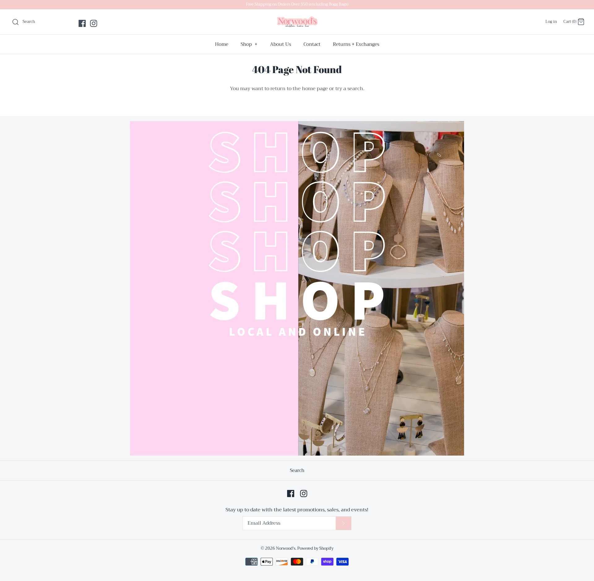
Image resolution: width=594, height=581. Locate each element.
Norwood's (285, 548)
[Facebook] (82, 23)
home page (315, 88)
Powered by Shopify (315, 548)
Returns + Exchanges (356, 44)
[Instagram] (93, 23)
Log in (551, 21)
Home (221, 44)
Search (297, 470)
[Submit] (343, 523)
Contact (312, 44)
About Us (280, 44)
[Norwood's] (297, 21)
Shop (249, 44)
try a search (349, 88)
